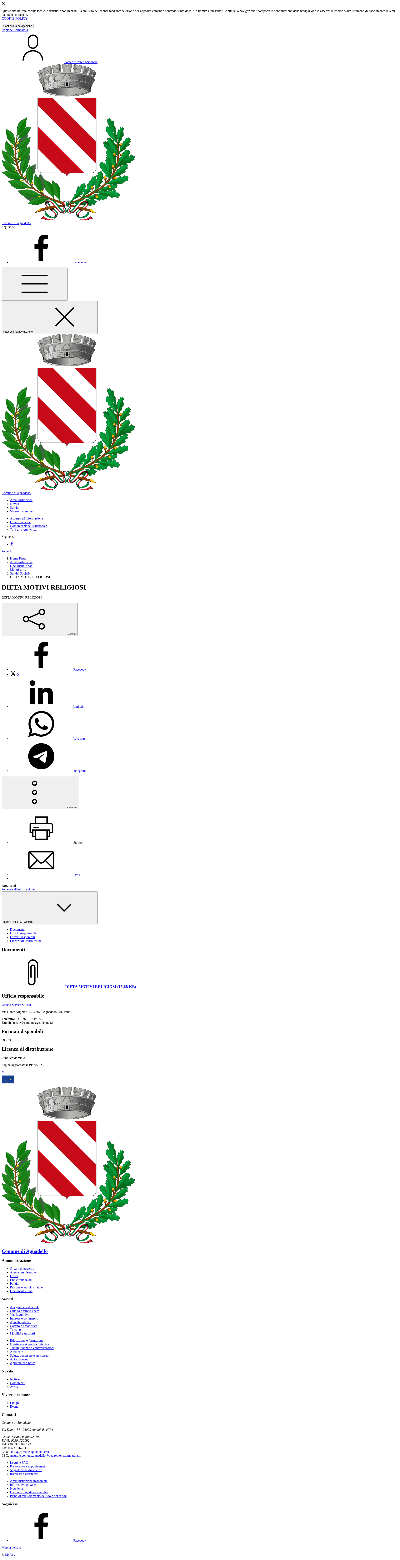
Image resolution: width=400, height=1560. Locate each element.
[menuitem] (48, 669)
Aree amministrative (23, 1272)
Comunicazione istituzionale (28, 526)
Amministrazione (21, 562)
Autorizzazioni (19, 1359)
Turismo (15, 1329)
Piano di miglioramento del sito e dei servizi (38, 1496)
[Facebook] (11, 544)
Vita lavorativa (19, 1314)
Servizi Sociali (19, 573)
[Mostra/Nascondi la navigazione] (35, 284)
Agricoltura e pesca (22, 1363)
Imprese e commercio (24, 1318)
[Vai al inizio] (3, 1072)
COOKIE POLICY (15, 18)
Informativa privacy (23, 1484)
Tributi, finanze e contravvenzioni (32, 1348)
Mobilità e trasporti (22, 1333)
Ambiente (16, 1351)
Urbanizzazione (20, 522)
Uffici (14, 1276)
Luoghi (15, 1403)
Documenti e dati (21, 566)
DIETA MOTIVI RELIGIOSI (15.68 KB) (100, 986)
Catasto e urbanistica (23, 1326)
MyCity (10, 1554)
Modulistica (17, 569)
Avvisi (14, 1386)
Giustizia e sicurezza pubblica (29, 1344)
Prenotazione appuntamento (28, 1466)
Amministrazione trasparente (29, 1481)
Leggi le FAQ (19, 1462)
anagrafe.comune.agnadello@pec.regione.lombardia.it (45, 1455)
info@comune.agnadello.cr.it (30, 1452)
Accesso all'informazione (26, 518)
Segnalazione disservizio (26, 1470)
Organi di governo (22, 1268)
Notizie (15, 1379)
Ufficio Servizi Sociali (16, 1005)
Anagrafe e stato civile (24, 1307)
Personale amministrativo (26, 1287)
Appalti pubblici (20, 1322)
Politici (14, 1283)
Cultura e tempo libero (24, 1311)
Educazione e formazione (26, 1340)
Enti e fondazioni (21, 1280)
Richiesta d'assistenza (24, 1474)
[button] (21, 500)
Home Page (17, 558)
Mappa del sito (11, 1547)
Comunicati (17, 1383)
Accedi (6, 551)
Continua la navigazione (17, 26)
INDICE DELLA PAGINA (18, 922)
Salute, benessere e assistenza (29, 1355)
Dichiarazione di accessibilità (29, 1492)
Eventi (14, 1406)
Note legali (17, 1488)
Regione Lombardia (15, 30)
